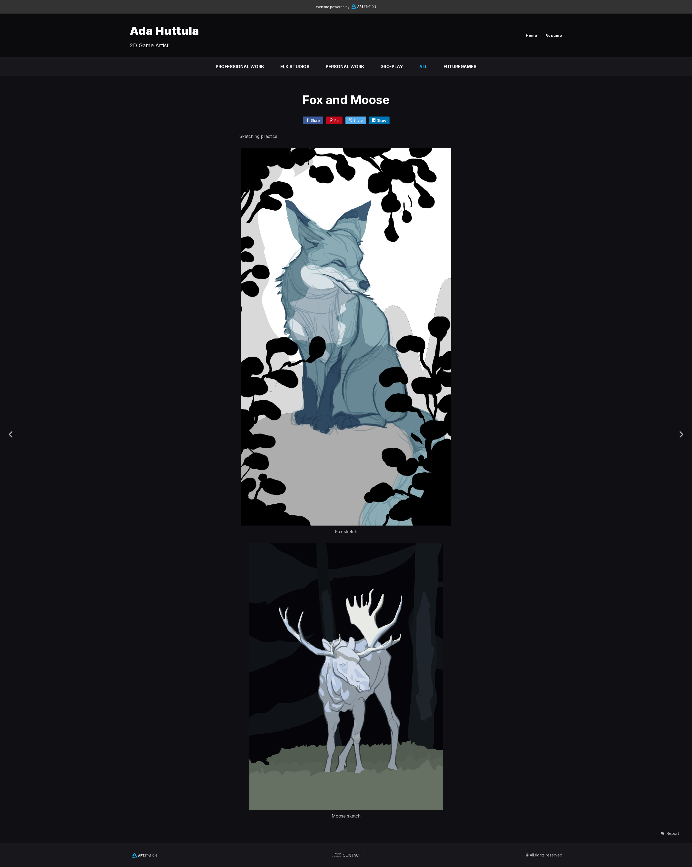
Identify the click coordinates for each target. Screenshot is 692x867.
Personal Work (345, 66)
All (423, 66)
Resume (553, 35)
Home (531, 35)
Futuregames (460, 66)
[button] (669, 833)
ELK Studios (295, 66)
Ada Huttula (164, 31)
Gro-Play (391, 66)
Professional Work (240, 66)
